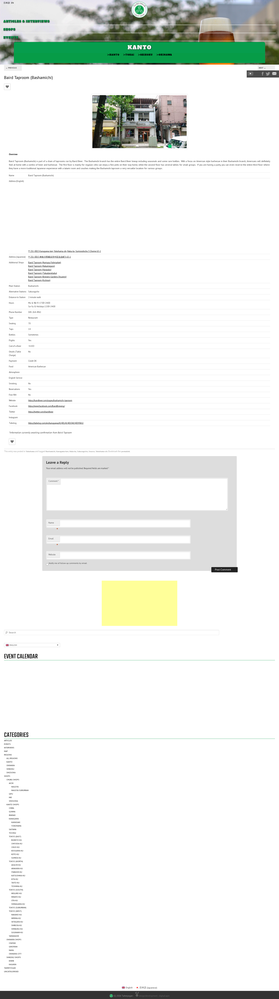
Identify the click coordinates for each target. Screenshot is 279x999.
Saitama (12, 829)
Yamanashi (14, 936)
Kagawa (12, 964)
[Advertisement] (139, 603)
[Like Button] (7, 86)
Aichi (11, 783)
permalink (125, 451)
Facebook (263, 74)
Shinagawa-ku (18, 904)
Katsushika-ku (18, 875)
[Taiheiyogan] (139, 10)
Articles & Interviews (26, 21)
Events (10, 37)
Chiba (11, 808)
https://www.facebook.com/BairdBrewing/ (46, 406)
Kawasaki (15, 822)
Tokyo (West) (15, 911)
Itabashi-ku (16, 872)
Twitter (268, 74)
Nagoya (15, 786)
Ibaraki (12, 815)
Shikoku (145, 54)
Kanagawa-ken (62, 451)
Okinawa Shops (13, 939)
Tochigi (12, 833)
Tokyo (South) (16, 890)
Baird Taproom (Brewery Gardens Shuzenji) (47, 276)
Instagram (257, 74)
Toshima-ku (16, 886)
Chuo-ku (15, 847)
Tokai (128, 54)
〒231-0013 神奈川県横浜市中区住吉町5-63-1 (49, 257)
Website (52, 554)
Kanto (113, 54)
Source (92, 451)
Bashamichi (50, 451)
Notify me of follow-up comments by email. (68, 563)
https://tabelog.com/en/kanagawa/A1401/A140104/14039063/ (55, 423)
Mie (10, 797)
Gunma (12, 811)
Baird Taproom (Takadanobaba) (42, 273)
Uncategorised (11, 971)
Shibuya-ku (16, 925)
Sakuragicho (82, 451)
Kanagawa (14, 818)
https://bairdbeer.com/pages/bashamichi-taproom (50, 400)
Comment (53, 481)
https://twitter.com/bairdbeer (40, 411)
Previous (11, 68)
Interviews (9, 747)
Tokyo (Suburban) (17, 907)
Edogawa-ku (17, 850)
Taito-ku (15, 882)
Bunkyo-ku (16, 840)
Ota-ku (14, 900)
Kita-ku (14, 879)
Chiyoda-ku (16, 843)
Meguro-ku (16, 893)
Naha (11, 950)
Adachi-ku (16, 865)
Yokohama (30, 451)
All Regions (12, 758)
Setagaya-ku (17, 922)
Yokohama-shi (102, 451)
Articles (8, 740)
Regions (8, 754)
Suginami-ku (17, 932)
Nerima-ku (16, 918)
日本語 (7, 3)
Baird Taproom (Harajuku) (39, 269)
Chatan (12, 943)
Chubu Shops (12, 779)
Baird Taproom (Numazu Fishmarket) (44, 262)
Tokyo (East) (15, 836)
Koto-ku (15, 854)
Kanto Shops (12, 804)
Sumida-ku (16, 858)
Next (262, 68)
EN (12, 3)
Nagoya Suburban (20, 790)
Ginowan (13, 946)
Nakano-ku (16, 914)
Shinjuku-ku (17, 929)
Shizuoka (11, 772)
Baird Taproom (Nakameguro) (41, 266)
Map (6, 751)
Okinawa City (15, 953)
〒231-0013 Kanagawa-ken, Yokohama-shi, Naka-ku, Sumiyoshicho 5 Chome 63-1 (64, 251)
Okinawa (164, 54)
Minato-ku (16, 897)
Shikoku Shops (13, 957)
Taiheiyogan (10, 968)
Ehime (11, 961)
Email (53, 539)
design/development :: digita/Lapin (154, 995)
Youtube (250, 74)
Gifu (11, 794)
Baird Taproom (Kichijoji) (39, 280)
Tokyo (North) (16, 861)
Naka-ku (72, 451)
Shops (9, 29)
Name (53, 523)
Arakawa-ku (17, 868)
